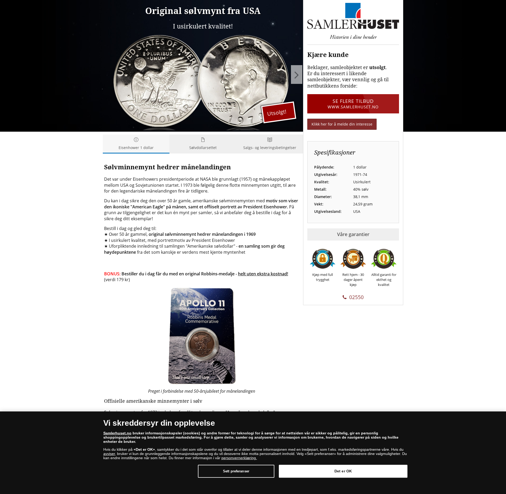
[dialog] (253, 452)
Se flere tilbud (353, 103)
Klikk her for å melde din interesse (342, 124)
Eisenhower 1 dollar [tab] (136, 147)
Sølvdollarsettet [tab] (203, 147)
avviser (109, 454)
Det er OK (343, 471)
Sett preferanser (236, 471)
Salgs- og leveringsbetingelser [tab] (269, 147)
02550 (356, 297)
